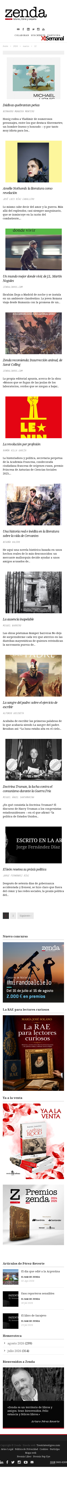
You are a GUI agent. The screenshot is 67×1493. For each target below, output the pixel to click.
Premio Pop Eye (41, 1456)
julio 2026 (14, 1351)
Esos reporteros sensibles (37, 1293)
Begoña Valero (11, 542)
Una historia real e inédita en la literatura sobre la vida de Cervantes (31, 533)
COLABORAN (22, 35)
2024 (15, 46)
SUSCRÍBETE (38, 35)
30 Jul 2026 (27, 1303)
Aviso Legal (7, 1449)
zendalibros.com (12, 287)
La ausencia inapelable (18, 619)
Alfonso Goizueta (13, 713)
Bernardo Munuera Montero (18, 111)
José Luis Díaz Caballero (18, 199)
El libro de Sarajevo (33, 1315)
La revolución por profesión (21, 444)
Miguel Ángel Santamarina (18, 797)
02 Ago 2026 (27, 1280)
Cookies (44, 1449)
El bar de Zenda (30, 1276)
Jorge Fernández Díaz (16, 875)
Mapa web (30, 1452)
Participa (55, 1449)
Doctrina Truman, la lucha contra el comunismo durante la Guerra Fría (27, 788)
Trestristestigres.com (48, 1445)
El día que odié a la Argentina (40, 1271)
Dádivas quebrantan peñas (21, 105)
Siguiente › (25, 915)
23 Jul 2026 (27, 1325)
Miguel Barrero (12, 625)
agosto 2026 (15, 1343)
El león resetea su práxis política (24, 869)
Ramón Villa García (14, 450)
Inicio (5, 46)
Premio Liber (24, 1456)
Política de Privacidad (26, 1449)
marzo (26, 46)
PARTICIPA (53, 35)
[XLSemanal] (52, 38)
